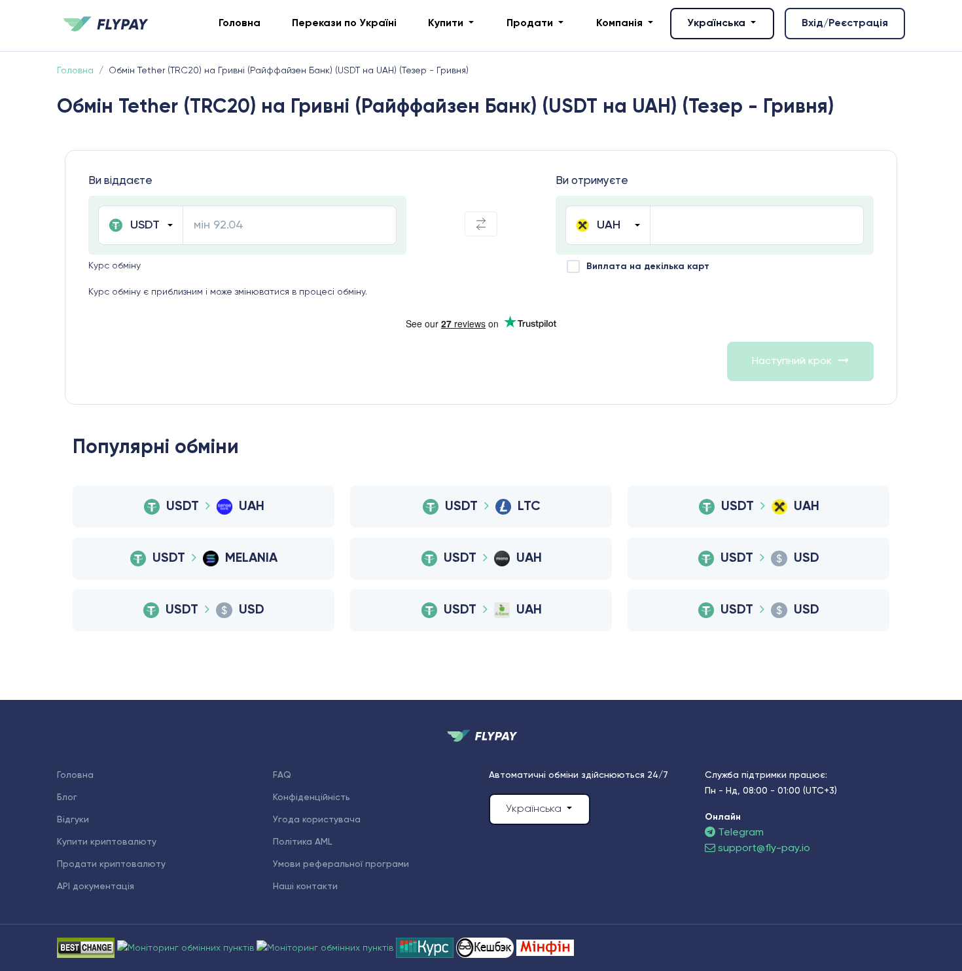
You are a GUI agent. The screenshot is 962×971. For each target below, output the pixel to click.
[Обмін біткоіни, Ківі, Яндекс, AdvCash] (486, 947)
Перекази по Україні (344, 23)
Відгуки (73, 819)
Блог (67, 797)
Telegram (739, 833)
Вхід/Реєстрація (845, 23)
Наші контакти (305, 886)
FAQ (282, 775)
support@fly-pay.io (764, 848)
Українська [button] (717, 23)
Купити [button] (447, 23)
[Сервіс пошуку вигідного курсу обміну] (326, 947)
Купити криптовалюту (106, 842)
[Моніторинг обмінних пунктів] (545, 947)
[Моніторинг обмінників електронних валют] (426, 947)
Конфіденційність (311, 797)
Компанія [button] (620, 23)
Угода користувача (317, 819)
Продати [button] (531, 23)
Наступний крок (792, 361)
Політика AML (302, 842)
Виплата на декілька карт (647, 266)
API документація (95, 886)
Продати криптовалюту (111, 864)
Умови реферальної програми (341, 864)
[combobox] (140, 225)
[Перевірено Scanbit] (187, 947)
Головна (239, 23)
